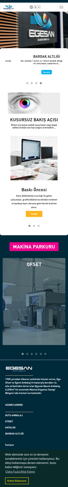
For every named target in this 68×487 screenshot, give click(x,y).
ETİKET (9, 421)
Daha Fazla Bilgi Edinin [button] (20, 471)
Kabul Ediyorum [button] (16, 480)
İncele (34, 72)
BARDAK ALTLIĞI (14, 433)
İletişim (9, 444)
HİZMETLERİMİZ (14, 404)
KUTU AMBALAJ (14, 415)
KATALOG (10, 427)
